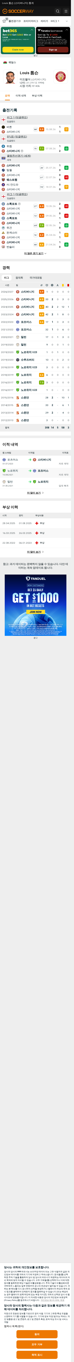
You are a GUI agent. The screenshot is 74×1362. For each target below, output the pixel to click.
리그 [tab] (6, 277)
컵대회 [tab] (19, 277)
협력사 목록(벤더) (14, 1326)
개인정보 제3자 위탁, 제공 (52, 1300)
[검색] (57, 11)
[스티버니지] (61, 79)
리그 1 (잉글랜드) (17, 117)
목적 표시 (37, 1354)
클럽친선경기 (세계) (19, 156)
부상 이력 (37, 95)
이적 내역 (21, 95)
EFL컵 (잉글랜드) (17, 136)
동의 (37, 1334)
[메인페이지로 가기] (20, 11)
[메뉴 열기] (66, 11)
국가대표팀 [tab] (36, 277)
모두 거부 (37, 1344)
